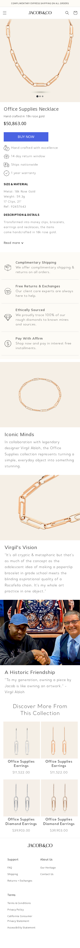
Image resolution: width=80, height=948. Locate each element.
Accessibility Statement (21, 927)
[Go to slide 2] (40, 96)
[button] (5, 13)
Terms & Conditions (19, 903)
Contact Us (47, 874)
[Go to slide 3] (42, 96)
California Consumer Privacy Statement (19, 918)
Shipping (12, 874)
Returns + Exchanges (19, 880)
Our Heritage (48, 867)
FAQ (9, 867)
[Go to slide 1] (37, 96)
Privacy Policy (15, 909)
